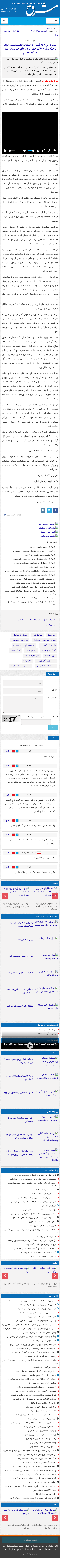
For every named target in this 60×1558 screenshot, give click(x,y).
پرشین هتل (31, 650)
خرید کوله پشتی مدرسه (21, 665)
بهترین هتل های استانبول (44, 640)
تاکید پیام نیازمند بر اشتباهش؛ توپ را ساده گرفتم (35, 582)
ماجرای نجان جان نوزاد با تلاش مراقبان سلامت (38, 1312)
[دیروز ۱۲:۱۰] (46, 977)
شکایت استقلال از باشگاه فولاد (20, 973)
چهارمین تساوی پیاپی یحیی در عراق (42, 1383)
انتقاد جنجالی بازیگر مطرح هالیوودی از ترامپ (38, 1375)
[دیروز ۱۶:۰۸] (16, 1274)
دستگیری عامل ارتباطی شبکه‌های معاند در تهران (19, 991)
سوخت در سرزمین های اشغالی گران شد (40, 1426)
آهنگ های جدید (49, 650)
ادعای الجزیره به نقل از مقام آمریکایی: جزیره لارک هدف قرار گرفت (29, 1328)
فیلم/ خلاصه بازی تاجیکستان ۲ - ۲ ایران (39, 555)
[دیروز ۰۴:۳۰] (16, 1515)
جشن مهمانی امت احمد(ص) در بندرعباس (20, 1119)
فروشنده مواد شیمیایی (46, 665)
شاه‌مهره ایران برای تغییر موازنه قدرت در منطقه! (37, 1304)
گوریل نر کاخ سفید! (48, 1205)
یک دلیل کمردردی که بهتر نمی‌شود (18, 1527)
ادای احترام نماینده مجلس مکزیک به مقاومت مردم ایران (34, 1197)
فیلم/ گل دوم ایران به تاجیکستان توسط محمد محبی (34, 563)
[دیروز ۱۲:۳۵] (46, 961)
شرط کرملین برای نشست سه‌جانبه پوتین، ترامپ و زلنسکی (33, 1394)
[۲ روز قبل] (44, 894)
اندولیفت (27, 660)
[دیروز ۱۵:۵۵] (46, 1156)
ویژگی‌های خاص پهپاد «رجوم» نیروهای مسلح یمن (36, 1458)
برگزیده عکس (52, 1111)
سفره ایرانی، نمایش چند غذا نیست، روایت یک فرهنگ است (32, 1300)
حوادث (55, 1263)
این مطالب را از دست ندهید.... (45, 916)
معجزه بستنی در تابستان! (46, 1189)
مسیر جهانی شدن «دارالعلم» (44, 1340)
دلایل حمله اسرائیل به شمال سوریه (42, 1316)
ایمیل (54, 690)
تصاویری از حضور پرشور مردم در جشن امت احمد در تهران (33, 1466)
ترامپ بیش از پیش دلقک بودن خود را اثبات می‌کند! (36, 1308)
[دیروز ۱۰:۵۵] (46, 1011)
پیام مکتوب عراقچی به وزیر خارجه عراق (40, 1438)
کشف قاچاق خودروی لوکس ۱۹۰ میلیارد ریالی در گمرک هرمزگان (45, 906)
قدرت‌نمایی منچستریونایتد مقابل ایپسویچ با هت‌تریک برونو (33, 1344)
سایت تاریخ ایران (20, 635)
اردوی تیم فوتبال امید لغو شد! (44, 1367)
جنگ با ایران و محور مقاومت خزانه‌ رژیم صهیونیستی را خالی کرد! (31, 1336)
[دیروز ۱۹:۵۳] (46, 927)
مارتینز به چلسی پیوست (46, 1236)
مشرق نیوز (35, 8)
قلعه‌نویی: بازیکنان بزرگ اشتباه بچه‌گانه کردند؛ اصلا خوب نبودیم (30, 571)
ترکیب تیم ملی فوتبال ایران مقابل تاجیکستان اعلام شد (33, 586)
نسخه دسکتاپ (30, 1540)
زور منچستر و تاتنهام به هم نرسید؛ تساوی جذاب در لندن (32, 578)
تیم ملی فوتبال (49, 619)
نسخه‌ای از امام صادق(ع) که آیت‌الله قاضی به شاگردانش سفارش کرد (29, 1324)
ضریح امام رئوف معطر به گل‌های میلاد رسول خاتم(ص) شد (33, 1498)
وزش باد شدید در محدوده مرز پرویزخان (40, 1434)
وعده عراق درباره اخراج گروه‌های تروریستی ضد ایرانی (35, 1248)
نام (56, 682)
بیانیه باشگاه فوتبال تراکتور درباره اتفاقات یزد (19, 1077)
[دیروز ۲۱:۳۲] (46, 1064)
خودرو (55, 883)
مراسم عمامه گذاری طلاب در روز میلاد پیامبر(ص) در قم (19, 1136)
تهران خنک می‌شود (25, 939)
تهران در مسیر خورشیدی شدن (20, 956)
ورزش (51, 20)
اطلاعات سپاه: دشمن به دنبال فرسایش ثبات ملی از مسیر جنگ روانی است (30, 1231)
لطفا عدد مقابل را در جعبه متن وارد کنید (42, 717)
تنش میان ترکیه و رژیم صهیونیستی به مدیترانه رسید (36, 1348)
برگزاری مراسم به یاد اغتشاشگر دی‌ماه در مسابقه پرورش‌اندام (32, 1240)
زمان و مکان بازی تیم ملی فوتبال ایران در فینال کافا (35, 597)
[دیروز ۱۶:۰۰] (46, 1139)
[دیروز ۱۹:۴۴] (46, 1081)
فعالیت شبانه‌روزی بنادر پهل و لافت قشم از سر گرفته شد (33, 1478)
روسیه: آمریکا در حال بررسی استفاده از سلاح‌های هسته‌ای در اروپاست (33, 1184)
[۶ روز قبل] (16, 894)
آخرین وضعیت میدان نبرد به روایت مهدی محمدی (36, 1252)
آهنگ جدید (15, 650)
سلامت (55, 1504)
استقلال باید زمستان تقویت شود (20, 1006)
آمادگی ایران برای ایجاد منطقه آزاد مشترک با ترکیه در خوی (33, 1213)
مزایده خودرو (50, 655)
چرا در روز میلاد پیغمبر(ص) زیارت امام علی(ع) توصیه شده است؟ (30, 1470)
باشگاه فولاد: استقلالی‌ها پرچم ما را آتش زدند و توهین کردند (32, 1379)
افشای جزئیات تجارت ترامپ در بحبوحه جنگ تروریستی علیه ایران (30, 1486)
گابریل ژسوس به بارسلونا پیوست (43, 1225)
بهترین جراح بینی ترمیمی (24, 645)
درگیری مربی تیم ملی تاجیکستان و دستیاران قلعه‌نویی (34, 551)
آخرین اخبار (53, 1296)
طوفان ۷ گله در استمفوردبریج (44, 1490)
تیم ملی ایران (51, 624)
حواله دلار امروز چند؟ (47, 1029)
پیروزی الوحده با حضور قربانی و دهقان (40, 1356)
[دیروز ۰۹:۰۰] (30, 1045)
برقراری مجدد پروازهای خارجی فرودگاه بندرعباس (20, 924)
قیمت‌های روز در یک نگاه (47, 1025)
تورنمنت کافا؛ (30, 40)
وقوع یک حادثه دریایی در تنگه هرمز (42, 1430)
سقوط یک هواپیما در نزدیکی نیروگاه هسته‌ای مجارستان (34, 1217)
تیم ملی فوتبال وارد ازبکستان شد (42, 567)
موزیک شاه (37, 635)
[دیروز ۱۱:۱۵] (46, 994)
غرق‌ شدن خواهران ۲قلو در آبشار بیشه (41, 1244)
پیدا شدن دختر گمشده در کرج (44, 1193)
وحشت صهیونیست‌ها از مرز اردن (43, 1442)
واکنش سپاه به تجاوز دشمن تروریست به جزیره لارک (35, 1320)
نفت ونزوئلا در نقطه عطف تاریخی (42, 1446)
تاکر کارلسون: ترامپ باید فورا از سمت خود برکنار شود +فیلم (32, 1201)
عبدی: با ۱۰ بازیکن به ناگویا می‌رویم (18, 1092)
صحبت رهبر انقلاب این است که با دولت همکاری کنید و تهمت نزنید (29, 1450)
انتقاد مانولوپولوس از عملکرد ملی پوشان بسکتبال (37, 1474)
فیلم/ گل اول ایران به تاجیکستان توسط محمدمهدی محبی (32, 575)
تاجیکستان (22, 619)
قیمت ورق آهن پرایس (46, 660)
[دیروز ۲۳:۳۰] (46, 1123)
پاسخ (7, 751)
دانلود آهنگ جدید (48, 645)
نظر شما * (52, 698)
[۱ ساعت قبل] (44, 1515)
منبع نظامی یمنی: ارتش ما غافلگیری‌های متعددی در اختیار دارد (32, 1422)
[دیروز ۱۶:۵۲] (46, 1097)
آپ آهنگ (52, 635)
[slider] (12, 150)
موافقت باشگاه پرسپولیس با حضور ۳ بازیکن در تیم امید (18, 1061)
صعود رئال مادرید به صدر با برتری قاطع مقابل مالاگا (36, 1414)
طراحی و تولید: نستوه (30, 1553)
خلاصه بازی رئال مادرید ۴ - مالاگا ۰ (42, 1403)
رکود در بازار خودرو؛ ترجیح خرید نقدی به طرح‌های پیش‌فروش (16, 905)
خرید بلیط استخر (32, 655)
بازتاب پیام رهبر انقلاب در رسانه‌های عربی (39, 1209)
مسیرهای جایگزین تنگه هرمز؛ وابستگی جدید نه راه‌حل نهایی (32, 1179)
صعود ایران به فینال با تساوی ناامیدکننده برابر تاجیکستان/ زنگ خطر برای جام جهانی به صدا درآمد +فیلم (30, 48)
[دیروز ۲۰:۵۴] (44, 1274)
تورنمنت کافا (35, 619)
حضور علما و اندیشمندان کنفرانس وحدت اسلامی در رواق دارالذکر (19, 1152)
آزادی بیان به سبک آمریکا (46, 1494)
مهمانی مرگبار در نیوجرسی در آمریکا (42, 1418)
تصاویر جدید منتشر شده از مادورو (42, 1221)
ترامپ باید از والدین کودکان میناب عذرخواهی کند (36, 1387)
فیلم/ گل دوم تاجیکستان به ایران (42, 547)
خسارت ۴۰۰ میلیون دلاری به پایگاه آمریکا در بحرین (36, 1391)
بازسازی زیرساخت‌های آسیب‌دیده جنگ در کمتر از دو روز (34, 1352)
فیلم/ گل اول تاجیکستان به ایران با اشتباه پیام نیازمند (34, 559)
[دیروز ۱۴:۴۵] (46, 944)
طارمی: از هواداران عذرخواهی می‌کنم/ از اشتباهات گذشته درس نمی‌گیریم (31, 592)
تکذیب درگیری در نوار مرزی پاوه (43, 1410)
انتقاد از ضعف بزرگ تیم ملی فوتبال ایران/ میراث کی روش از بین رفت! (31, 603)
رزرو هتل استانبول (20, 640)
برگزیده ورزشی (52, 1053)
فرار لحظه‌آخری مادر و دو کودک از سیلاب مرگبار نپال (35, 1175)
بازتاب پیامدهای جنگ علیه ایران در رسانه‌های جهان (36, 1371)
